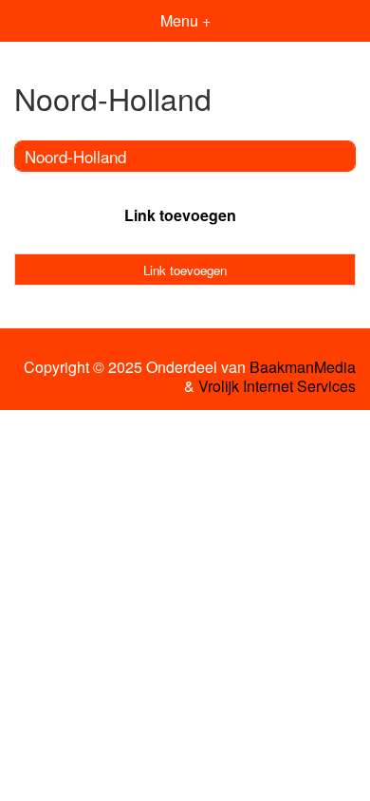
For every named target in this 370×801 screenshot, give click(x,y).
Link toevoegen (180, 215)
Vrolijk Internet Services (277, 386)
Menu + (185, 20)
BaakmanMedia (303, 367)
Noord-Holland (75, 156)
